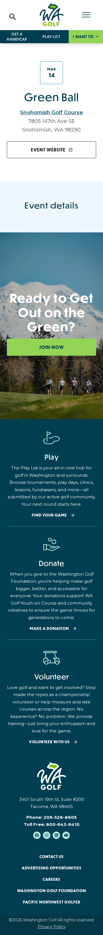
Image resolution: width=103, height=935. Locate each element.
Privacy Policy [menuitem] (52, 926)
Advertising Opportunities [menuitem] (52, 868)
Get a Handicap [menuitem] (17, 37)
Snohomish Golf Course (51, 112)
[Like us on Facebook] (37, 835)
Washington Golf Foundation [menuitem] (51, 890)
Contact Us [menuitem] (51, 856)
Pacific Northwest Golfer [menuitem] (51, 902)
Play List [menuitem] (51, 36)
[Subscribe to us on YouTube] (66, 835)
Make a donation (49, 628)
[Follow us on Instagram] (46, 835)
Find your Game (49, 515)
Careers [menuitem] (51, 879)
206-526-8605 (60, 817)
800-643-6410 (63, 824)
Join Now (51, 347)
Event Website (49, 150)
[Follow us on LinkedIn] (56, 835)
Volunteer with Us (49, 742)
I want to (83, 36)
